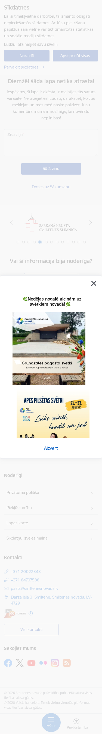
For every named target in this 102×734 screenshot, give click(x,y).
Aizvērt (51, 448)
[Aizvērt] (93, 283)
